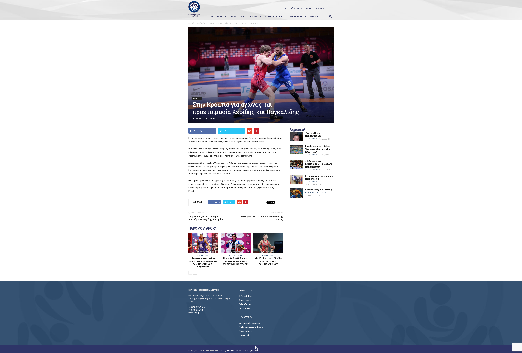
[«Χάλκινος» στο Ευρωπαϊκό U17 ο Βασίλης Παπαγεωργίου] (296, 164)
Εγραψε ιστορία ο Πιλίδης (318, 189)
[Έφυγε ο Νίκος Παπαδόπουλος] (296, 136)
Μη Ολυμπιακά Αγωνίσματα (251, 327)
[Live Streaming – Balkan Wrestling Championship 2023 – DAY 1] (296, 149)
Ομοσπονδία (290, 8)
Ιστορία (300, 8)
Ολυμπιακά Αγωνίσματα (249, 323)
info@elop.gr (193, 313)
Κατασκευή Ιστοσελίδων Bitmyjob (240, 350)
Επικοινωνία (319, 8)
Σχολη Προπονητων (296, 16)
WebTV (308, 8)
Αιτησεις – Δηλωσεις (274, 16)
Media (313, 16)
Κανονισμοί (244, 335)
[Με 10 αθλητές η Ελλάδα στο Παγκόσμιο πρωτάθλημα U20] (268, 243)
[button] (330, 16)
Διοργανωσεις (254, 16)
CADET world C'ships (315, 192)
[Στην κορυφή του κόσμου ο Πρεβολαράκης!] (296, 179)
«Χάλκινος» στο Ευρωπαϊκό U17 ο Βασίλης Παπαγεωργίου (318, 164)
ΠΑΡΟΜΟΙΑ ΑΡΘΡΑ (202, 228)
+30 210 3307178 (195, 310)
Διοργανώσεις (245, 308)
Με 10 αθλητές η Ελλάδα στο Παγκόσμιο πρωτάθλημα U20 (268, 261)
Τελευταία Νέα (245, 296)
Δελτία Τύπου (197, 98)
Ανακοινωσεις (217, 16)
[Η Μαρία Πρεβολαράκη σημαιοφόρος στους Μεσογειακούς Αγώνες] (236, 243)
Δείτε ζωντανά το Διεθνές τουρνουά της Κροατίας (261, 218)
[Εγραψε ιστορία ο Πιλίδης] (296, 193)
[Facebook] (330, 8)
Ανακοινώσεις (245, 300)
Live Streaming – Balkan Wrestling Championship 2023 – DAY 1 (317, 149)
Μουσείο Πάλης (246, 331)
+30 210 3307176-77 (197, 307)
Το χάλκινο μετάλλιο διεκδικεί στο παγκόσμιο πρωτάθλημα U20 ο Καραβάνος (203, 262)
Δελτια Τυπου (236, 16)
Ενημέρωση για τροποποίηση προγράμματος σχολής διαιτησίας (205, 218)
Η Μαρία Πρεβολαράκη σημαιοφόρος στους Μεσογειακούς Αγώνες (235, 261)
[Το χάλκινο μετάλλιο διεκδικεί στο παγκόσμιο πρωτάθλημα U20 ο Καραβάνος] (203, 243)
